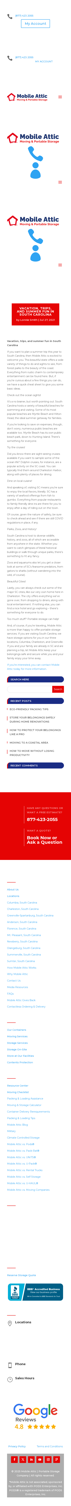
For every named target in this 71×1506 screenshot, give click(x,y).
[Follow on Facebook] (14, 1459)
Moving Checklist (18, 1092)
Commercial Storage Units (23, 1219)
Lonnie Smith (28, 319)
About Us (13, 889)
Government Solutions (20, 1245)
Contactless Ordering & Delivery (26, 1006)
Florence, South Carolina (21, 928)
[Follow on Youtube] (39, 1459)
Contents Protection (20, 1062)
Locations (13, 896)
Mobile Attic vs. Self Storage (24, 1176)
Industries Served (17, 1232)
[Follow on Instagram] (48, 1459)
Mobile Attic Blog (17, 1124)
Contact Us (14, 980)
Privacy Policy (17, 1446)
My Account (35, 24)
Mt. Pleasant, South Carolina (24, 935)
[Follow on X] (22, 1459)
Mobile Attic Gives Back (21, 1000)
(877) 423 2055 (24, 15)
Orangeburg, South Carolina (23, 948)
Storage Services (17, 1043)
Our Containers (16, 1029)
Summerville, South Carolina (24, 954)
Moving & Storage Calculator (24, 1105)
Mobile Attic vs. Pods (20, 1144)
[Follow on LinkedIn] (31, 1459)
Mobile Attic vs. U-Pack (22, 1163)
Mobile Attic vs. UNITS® (21, 1157)
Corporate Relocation (20, 1239)
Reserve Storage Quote (21, 1275)
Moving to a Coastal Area (29, 742)
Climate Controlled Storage (23, 1137)
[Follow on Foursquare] (56, 1459)
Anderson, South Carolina (22, 922)
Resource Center (17, 1085)
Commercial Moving (19, 1226)
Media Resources (17, 987)
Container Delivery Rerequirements (28, 1111)
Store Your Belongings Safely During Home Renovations (32, 719)
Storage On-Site (17, 1049)
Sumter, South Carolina (21, 961)
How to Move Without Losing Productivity (32, 753)
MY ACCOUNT (44, 61)
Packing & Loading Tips (21, 1118)
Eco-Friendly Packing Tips (29, 709)
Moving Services (17, 1036)
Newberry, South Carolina (22, 941)
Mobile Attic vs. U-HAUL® (22, 1183)
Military (11, 1131)
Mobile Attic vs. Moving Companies (28, 1189)
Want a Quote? (39, 830)
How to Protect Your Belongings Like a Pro (35, 732)
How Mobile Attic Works (21, 967)
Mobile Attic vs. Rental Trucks (24, 1170)
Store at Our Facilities (20, 1055)
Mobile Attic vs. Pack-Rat (23, 1150)
